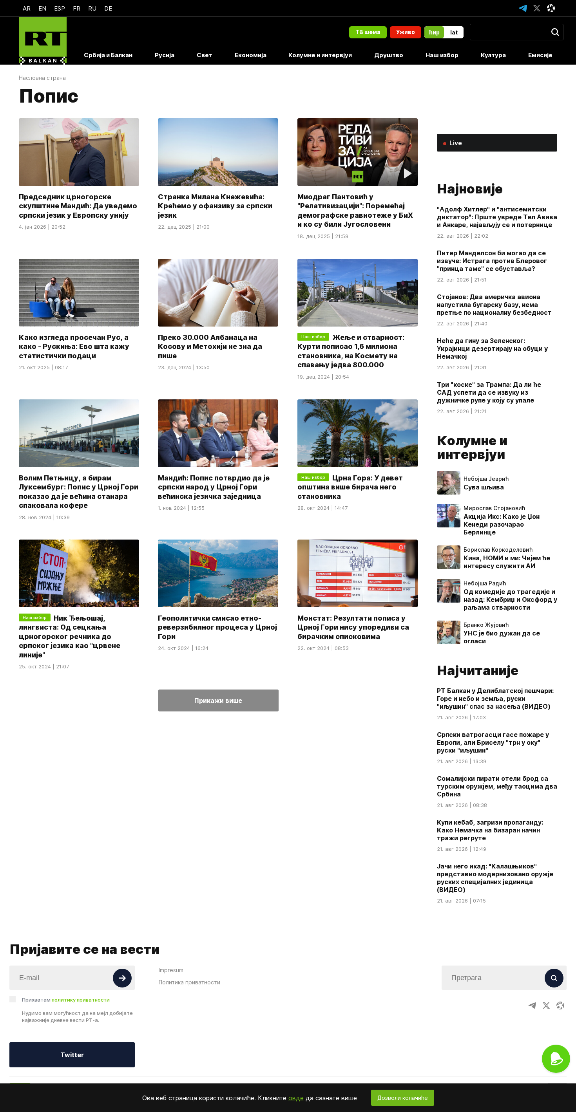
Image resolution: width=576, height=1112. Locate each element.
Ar (27, 8)
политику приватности (81, 999)
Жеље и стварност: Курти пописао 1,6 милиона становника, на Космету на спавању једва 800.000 (350, 351)
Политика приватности (189, 982)
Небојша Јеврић (486, 479)
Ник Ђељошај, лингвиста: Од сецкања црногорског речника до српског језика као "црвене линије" (69, 636)
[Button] (122, 978)
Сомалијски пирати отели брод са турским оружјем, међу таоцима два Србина (497, 786)
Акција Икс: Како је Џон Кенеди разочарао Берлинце (502, 524)
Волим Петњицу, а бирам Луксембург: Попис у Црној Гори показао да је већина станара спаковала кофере (78, 491)
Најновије (470, 189)
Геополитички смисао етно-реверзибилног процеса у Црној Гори (217, 627)
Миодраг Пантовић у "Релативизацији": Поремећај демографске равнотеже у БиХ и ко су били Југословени (355, 210)
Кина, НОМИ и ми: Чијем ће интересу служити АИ (507, 562)
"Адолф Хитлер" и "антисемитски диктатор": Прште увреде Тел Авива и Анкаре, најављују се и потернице (497, 217)
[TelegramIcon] (522, 8)
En (42, 8)
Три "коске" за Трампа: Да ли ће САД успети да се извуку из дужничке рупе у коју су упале (489, 392)
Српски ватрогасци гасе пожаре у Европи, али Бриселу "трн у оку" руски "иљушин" (493, 742)
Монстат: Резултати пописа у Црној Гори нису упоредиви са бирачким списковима (353, 627)
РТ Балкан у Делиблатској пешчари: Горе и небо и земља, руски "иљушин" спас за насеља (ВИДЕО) (495, 698)
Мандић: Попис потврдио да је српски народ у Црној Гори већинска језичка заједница (214, 486)
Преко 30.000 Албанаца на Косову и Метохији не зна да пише (210, 346)
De (108, 8)
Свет (204, 55)
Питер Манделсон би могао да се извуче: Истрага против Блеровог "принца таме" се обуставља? (492, 261)
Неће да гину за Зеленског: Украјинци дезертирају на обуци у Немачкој (492, 348)
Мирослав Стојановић (494, 508)
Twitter (72, 1055)
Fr (76, 8)
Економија (250, 55)
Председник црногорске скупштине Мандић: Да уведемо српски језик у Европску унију (78, 206)
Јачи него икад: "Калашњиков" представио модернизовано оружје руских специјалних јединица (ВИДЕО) (495, 878)
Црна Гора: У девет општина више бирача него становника (350, 486)
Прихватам (66, 999)
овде (296, 1098)
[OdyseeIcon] (551, 8)
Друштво (388, 55)
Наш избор (442, 55)
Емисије (540, 55)
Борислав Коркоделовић (498, 549)
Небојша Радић (485, 583)
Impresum (171, 970)
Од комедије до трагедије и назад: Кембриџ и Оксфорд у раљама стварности (510, 599)
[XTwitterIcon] (537, 8)
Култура (493, 55)
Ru (92, 8)
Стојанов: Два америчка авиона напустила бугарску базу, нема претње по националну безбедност (494, 304)
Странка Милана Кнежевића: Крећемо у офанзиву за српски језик (215, 206)
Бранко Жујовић (486, 625)
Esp (59, 8)
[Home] (43, 41)
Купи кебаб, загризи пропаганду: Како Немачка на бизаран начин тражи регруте (490, 830)
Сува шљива (484, 487)
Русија (164, 55)
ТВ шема (367, 32)
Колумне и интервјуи (320, 55)
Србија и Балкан (108, 55)
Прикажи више (218, 700)
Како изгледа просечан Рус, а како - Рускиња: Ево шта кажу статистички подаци (74, 346)
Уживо (405, 32)
